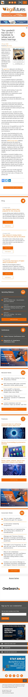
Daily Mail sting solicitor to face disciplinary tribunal (14, 378)
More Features (14, 479)
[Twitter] (6, 180)
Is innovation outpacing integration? (11, 524)
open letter (6, 69)
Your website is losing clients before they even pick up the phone (14, 235)
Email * (4, 614)
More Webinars (14, 319)
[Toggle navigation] (25, 2)
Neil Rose (9, 45)
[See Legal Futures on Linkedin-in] (12, 2)
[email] (14, 614)
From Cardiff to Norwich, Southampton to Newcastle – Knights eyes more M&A (13, 390)
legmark (12, 692)
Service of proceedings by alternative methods (13, 443)
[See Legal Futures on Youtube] (18, 675)
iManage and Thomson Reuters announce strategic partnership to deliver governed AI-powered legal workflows (15, 538)
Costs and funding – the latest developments (12, 314)
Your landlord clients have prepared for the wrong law (11, 210)
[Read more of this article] (14, 433)
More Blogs (8, 225)
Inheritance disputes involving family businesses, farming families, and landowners (14, 308)
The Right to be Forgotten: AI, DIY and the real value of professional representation (15, 546)
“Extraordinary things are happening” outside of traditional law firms (14, 397)
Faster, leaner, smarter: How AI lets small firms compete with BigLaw (13, 461)
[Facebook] (3, 180)
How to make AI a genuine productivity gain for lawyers (13, 519)
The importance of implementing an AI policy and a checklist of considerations (14, 530)
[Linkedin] (9, 180)
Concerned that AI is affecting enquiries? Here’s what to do (11, 424)
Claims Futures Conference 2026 (14, 336)
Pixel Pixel (9, 691)
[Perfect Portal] (14, 588)
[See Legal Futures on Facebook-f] (15, 2)
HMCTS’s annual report (12, 140)
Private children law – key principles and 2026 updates (14, 300)
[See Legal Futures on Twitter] (10, 2)
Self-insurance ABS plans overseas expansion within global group (15, 384)
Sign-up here (5, 618)
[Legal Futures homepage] (14, 9)
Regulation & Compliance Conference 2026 (12, 341)
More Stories (14, 409)
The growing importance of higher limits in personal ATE (13, 261)
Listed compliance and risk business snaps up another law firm (15, 403)
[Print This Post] (26, 27)
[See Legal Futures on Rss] (21, 675)
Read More (8, 222)
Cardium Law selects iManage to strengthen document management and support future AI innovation (15, 563)
